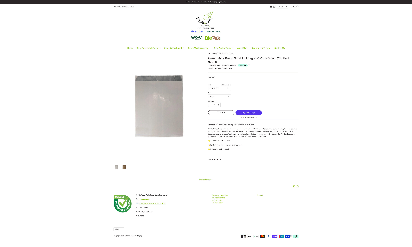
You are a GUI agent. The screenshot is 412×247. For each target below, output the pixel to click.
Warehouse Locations (220, 195)
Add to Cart (221, 113)
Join (122, 7)
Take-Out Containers (226, 54)
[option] (117, 167)
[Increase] (218, 105)
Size (209, 85)
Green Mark (212, 54)
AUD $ (280, 6)
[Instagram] (274, 7)
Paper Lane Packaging (134, 236)
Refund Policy (217, 200)
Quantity (211, 101)
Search (260, 195)
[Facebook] (271, 7)
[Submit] (126, 6)
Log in (116, 7)
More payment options (249, 117)
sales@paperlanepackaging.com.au (152, 203)
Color (210, 93)
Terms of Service (218, 198)
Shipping (211, 68)
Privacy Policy (217, 203)
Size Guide (225, 85)
